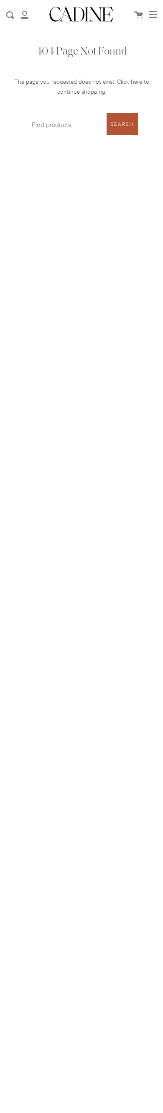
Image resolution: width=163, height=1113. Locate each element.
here (136, 81)
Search (122, 123)
